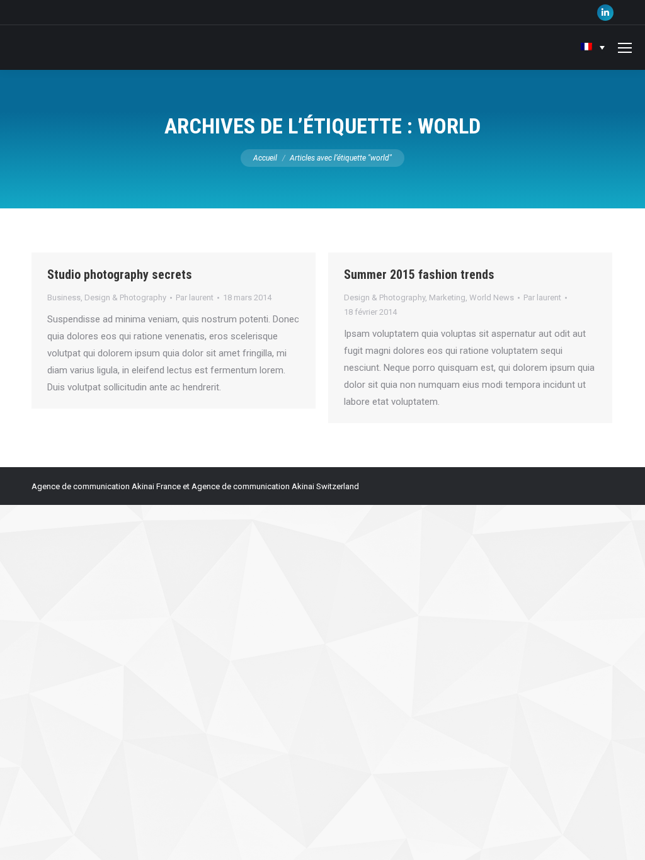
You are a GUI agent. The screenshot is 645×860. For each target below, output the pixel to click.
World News (491, 297)
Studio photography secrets (119, 274)
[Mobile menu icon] (624, 47)
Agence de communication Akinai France (107, 486)
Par (195, 297)
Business (64, 297)
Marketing (447, 297)
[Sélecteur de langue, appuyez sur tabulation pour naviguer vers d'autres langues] (593, 47)
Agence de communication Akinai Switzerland (275, 486)
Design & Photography (125, 297)
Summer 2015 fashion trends (419, 274)
